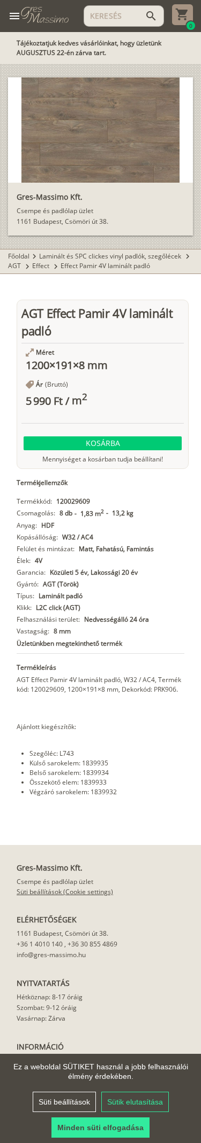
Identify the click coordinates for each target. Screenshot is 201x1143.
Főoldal (18, 256)
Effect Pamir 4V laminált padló (105, 265)
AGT (15, 265)
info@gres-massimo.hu (51, 954)
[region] (100, 1098)
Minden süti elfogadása (100, 1127)
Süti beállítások (64, 1102)
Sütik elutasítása (135, 1102)
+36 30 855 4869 (92, 944)
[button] (103, 443)
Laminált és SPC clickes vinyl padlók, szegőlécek (111, 256)
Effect (41, 265)
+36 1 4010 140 (40, 944)
